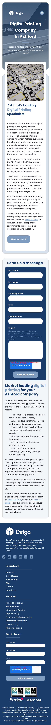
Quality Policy (43, 708)
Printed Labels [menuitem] (12, 606)
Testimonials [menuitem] (12, 579)
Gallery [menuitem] (9, 586)
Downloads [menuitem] (11, 590)
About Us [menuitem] (10, 572)
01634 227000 (14, 499)
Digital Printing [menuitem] (12, 613)
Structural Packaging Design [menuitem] (19, 617)
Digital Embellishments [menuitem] (16, 620)
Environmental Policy (25, 708)
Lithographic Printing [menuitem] (15, 610)
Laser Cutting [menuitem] (12, 624)
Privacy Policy (8, 708)
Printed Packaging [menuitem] (14, 603)
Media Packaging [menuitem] (14, 628)
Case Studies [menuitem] (12, 576)
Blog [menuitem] (8, 583)
